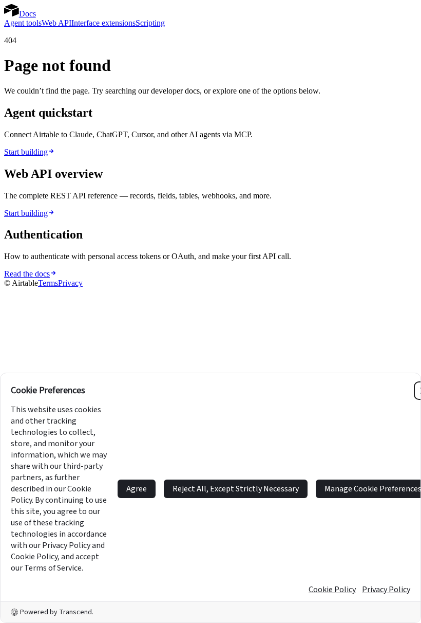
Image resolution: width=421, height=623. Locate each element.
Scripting (150, 23)
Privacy (70, 283)
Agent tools (23, 23)
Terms (48, 283)
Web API (56, 23)
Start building (26, 152)
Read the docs (27, 273)
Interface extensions (103, 23)
